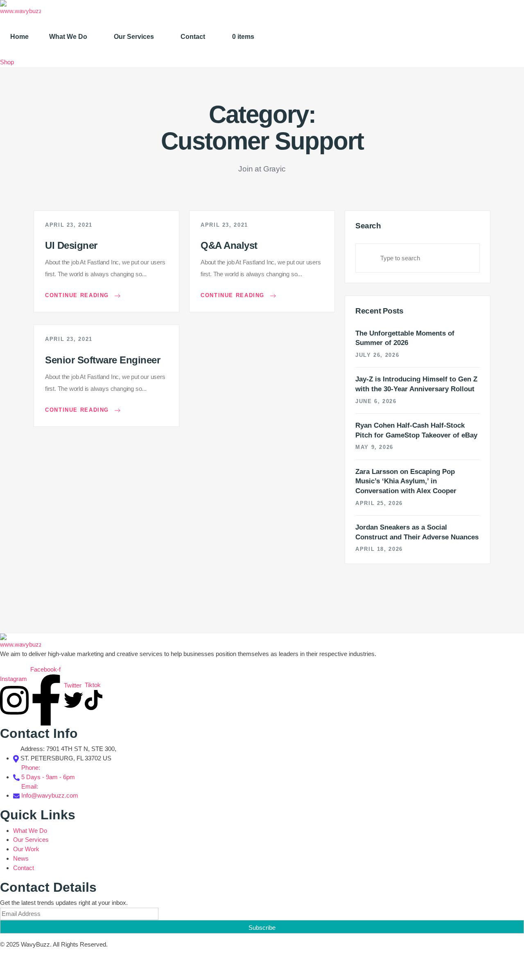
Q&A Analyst (229, 245)
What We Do (68, 36)
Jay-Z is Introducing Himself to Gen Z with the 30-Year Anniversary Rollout (416, 384)
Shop (7, 62)
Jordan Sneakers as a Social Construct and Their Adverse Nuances (417, 532)
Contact (193, 36)
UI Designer (71, 245)
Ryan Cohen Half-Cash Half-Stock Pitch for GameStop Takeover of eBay (416, 430)
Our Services (134, 36)
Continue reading (78, 296)
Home (19, 36)
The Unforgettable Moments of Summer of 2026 (404, 338)
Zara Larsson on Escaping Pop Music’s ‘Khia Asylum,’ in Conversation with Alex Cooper (405, 481)
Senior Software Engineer (102, 359)
